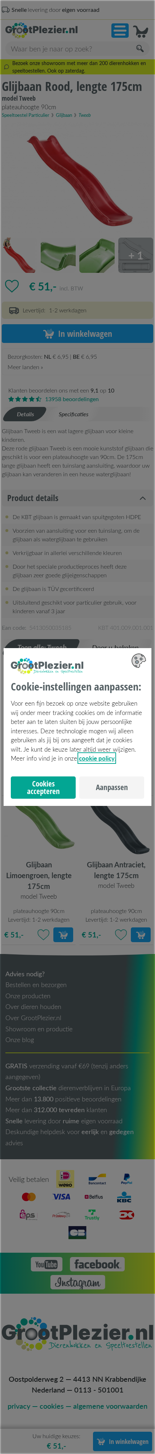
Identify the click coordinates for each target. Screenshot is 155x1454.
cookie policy (97, 758)
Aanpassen (112, 787)
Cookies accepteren (43, 787)
